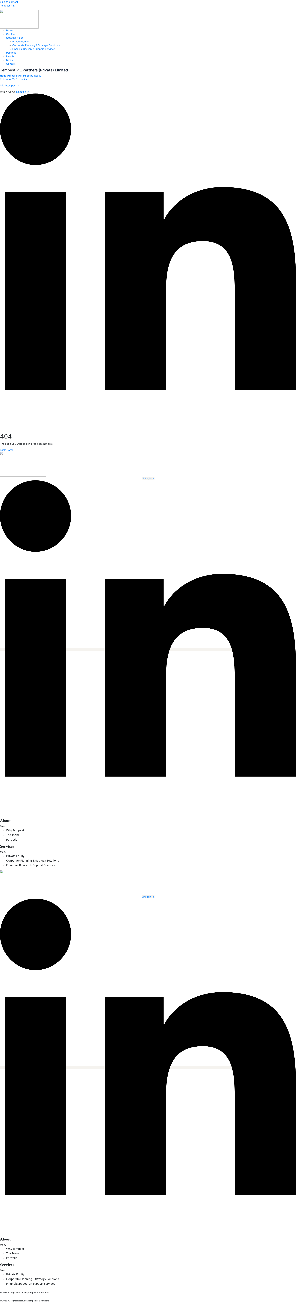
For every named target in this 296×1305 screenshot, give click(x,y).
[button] (148, 1245)
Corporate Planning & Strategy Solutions (36, 45)
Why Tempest (15, 830)
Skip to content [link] (9, 1)
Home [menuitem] (9, 30)
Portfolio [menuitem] (11, 52)
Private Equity (20, 41)
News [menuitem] (9, 60)
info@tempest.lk (9, 85)
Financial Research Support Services (33, 48)
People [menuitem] (10, 56)
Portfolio (11, 840)
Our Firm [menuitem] (11, 34)
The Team (12, 835)
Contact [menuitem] (11, 63)
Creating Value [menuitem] (14, 37)
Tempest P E (7, 5)
